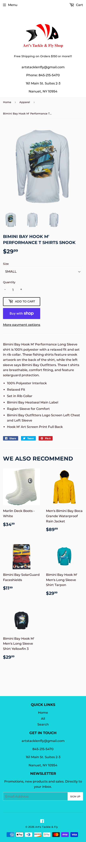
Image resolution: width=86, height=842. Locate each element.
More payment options (21, 325)
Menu (12, 5)
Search (43, 724)
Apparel (24, 102)
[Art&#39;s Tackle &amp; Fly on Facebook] (42, 821)
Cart (79, 5)
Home (7, 102)
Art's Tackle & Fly (46, 826)
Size (6, 264)
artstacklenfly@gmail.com (43, 67)
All (43, 719)
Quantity (9, 282)
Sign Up (75, 796)
